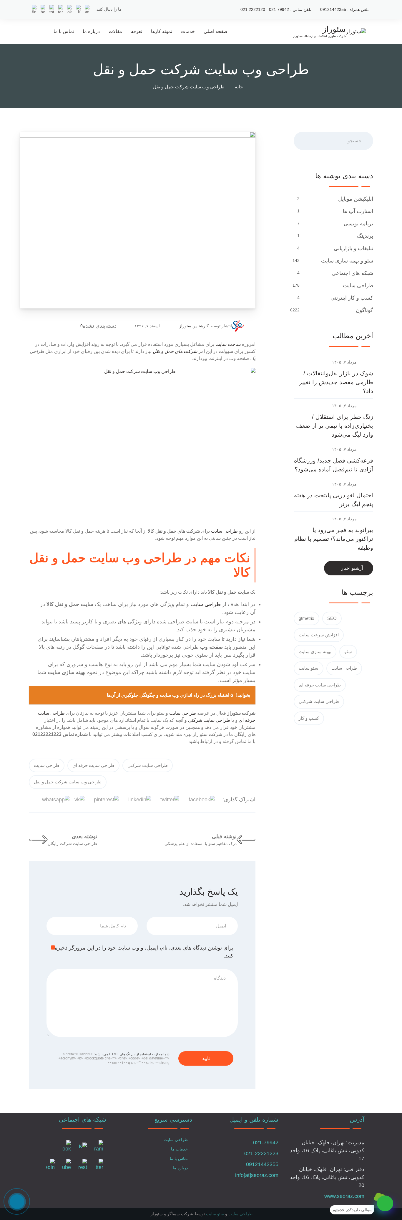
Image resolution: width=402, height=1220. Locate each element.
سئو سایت (308, 668)
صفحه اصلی (215, 31)
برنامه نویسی (357, 224)
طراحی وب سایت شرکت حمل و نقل (68, 781)
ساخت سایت (228, 344)
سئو (348, 651)
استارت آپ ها (357, 211)
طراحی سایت (224, 531)
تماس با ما (64, 31)
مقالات (115, 31)
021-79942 (265, 1142)
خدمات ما (179, 1149)
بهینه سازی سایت (315, 651)
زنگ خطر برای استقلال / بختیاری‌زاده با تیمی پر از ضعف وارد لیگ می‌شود (334, 426)
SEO (332, 618)
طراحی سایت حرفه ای (93, 765)
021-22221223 (261, 1153)
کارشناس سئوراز (194, 325)
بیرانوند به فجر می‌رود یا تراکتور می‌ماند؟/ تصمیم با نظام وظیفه (333, 539)
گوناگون (363, 310)
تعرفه (136, 31)
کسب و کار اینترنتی (351, 298)
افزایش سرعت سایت (319, 634)
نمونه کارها (161, 31)
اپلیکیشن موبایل (355, 199)
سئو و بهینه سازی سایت (346, 261)
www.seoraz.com (344, 1196)
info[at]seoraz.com (256, 1175)
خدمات (188, 31)
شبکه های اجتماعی (351, 273)
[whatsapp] (385, 1203)
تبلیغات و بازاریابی (352, 248)
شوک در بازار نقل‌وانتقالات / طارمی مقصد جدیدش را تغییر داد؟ (336, 382)
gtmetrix (306, 618)
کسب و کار (309, 718)
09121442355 (262, 1164)
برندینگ (364, 236)
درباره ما (91, 31)
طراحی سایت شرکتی (209, 720)
